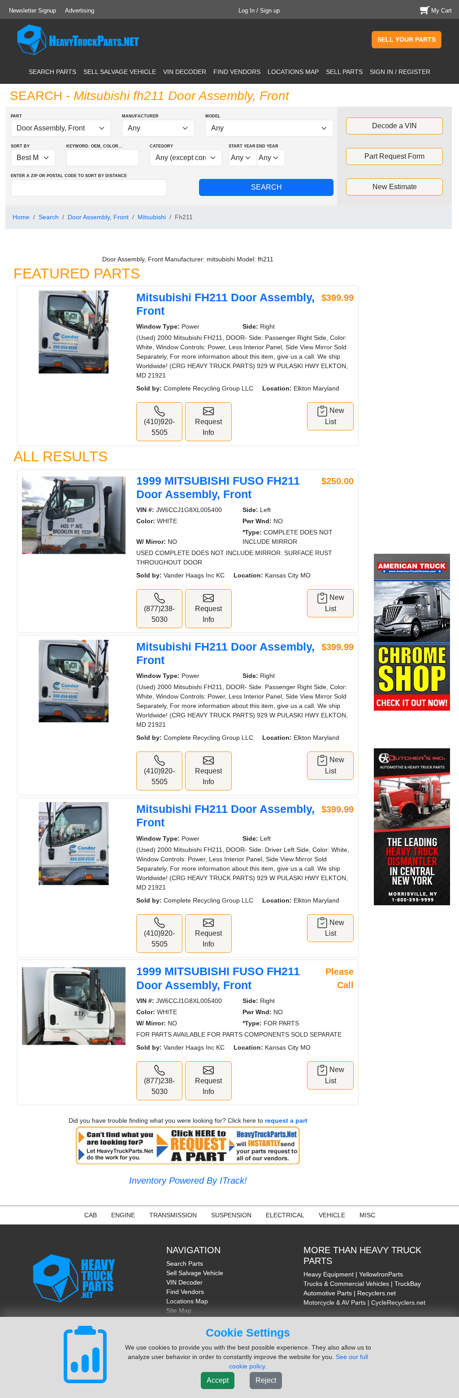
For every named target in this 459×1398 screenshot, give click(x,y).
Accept (218, 1380)
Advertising (79, 10)
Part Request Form (394, 156)
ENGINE (123, 1215)
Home (21, 217)
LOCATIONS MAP (293, 71)
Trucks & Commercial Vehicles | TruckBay (362, 1283)
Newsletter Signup (32, 10)
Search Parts (184, 1263)
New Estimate (394, 187)
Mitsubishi (152, 217)
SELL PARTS (344, 71)
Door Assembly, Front (98, 217)
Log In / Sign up (259, 10)
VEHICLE (332, 1215)
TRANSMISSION (173, 1215)
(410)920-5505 (159, 427)
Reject (265, 1380)
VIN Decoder (184, 1282)
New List (334, 416)
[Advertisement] (413, 397)
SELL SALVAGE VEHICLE (119, 71)
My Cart (441, 10)
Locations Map (187, 1301)
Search (49, 217)
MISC (367, 1215)
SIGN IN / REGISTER (400, 71)
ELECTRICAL (285, 1215)
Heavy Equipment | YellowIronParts (353, 1274)
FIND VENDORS (236, 71)
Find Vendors (185, 1291)
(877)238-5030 (159, 614)
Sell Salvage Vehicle (194, 1272)
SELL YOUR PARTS (406, 39)
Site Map (178, 1310)
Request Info (208, 427)
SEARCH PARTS (52, 71)
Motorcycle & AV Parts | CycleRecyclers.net (364, 1302)
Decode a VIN (394, 126)
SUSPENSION (231, 1215)
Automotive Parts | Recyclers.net (349, 1293)
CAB (90, 1215)
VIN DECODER (184, 71)
